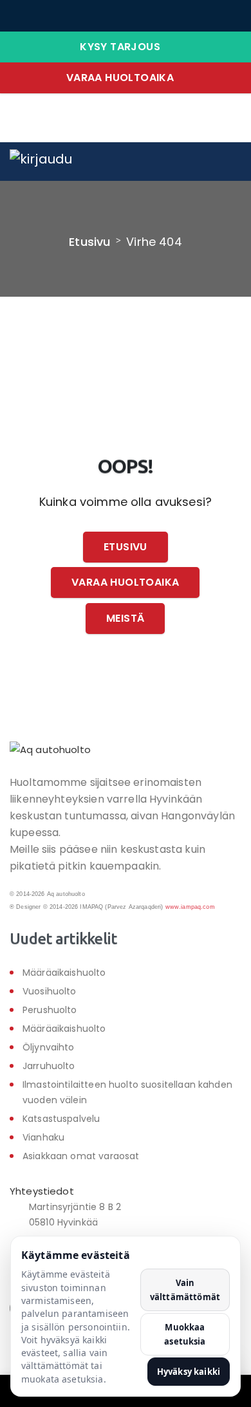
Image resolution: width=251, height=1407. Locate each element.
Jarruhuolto (49, 1065)
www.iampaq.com (190, 907)
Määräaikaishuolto (64, 972)
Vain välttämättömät (185, 1290)
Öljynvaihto (49, 1047)
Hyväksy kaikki (188, 1371)
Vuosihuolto (50, 991)
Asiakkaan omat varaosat (81, 1156)
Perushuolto (50, 1009)
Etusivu (89, 242)
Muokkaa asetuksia (184, 1334)
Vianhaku (43, 1137)
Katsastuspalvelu (61, 1118)
